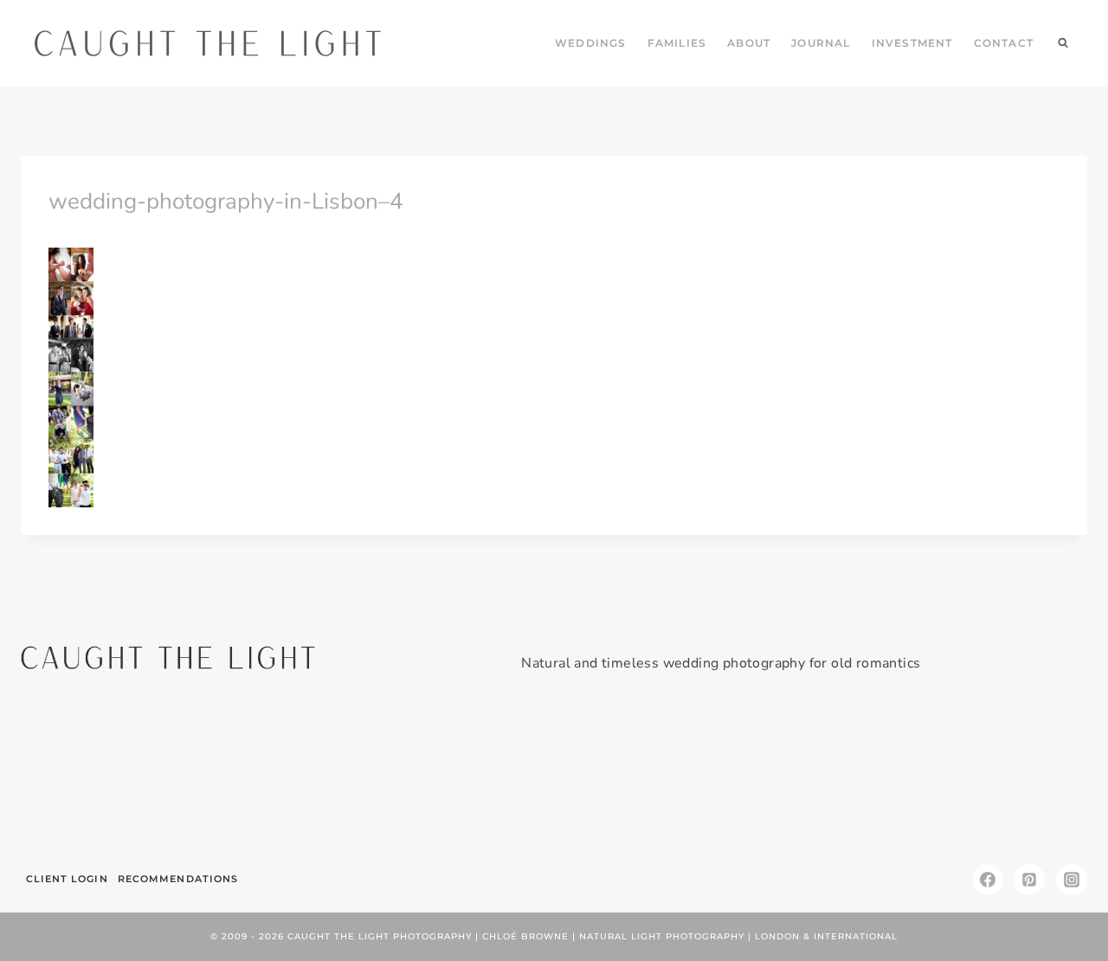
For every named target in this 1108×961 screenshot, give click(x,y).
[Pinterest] (1029, 879)
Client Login (67, 879)
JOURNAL (820, 42)
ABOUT (748, 42)
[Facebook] (987, 879)
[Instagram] (1071, 879)
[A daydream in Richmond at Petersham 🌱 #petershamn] (106, 774)
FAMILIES (677, 42)
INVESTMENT (912, 42)
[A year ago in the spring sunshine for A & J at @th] (823, 774)
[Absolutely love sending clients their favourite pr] (464, 774)
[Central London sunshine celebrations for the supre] (643, 774)
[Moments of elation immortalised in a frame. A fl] (1002, 774)
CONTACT (1004, 42)
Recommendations (178, 879)
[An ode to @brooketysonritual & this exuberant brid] (285, 774)
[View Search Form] (1063, 43)
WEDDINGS (591, 42)
